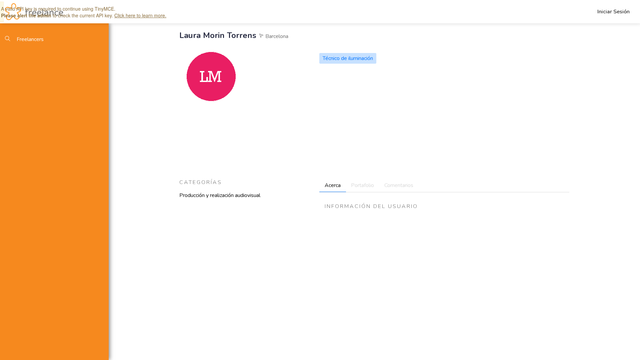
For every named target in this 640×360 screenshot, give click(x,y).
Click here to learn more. (140, 15)
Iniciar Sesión (613, 11)
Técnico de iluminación (348, 58)
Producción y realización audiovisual (219, 195)
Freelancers (29, 39)
